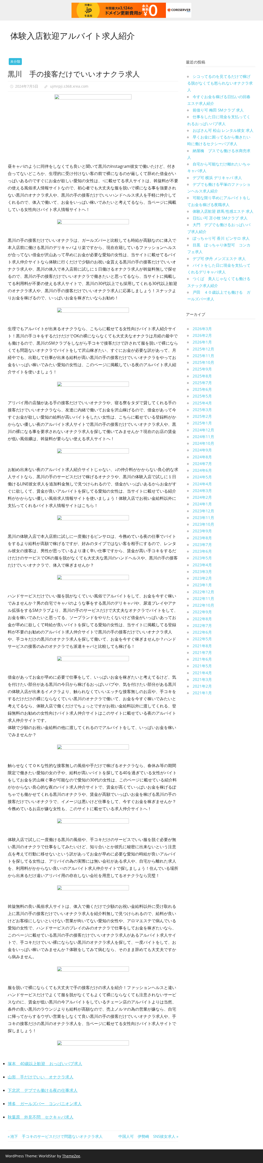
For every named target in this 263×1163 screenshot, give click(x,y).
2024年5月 (202, 476)
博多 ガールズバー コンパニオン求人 (45, 1103)
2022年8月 (202, 618)
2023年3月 (202, 571)
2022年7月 (202, 625)
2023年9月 (202, 530)
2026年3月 (202, 328)
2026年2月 (202, 335)
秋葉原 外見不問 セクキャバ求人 (40, 1117)
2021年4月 (202, 672)
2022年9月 (202, 611)
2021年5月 (202, 665)
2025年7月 (202, 382)
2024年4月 (202, 483)
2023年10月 (203, 524)
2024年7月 (202, 463)
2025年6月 (202, 389)
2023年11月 (203, 517)
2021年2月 (202, 686)
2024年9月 (202, 450)
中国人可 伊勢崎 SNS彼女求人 (146, 1136)
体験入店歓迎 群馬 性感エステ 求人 (223, 211)
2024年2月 (202, 497)
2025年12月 (203, 349)
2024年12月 (203, 429)
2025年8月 (202, 376)
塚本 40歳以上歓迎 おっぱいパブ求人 (45, 1063)
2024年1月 (202, 503)
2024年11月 (203, 436)
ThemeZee (71, 1155)
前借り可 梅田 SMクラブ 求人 (218, 110)
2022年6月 (202, 632)
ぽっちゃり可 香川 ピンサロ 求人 (221, 238)
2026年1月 (202, 342)
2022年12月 (203, 591)
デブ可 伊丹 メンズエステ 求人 (219, 258)
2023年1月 (202, 584)
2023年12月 (203, 510)
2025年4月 (202, 402)
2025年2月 (202, 416)
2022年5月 (202, 638)
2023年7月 (202, 544)
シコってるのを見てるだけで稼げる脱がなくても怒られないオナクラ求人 (220, 83)
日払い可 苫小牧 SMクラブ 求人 (220, 217)
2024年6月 (202, 470)
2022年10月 (203, 605)
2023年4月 (202, 564)
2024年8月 (202, 456)
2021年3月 (202, 679)
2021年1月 (202, 692)
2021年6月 (202, 659)
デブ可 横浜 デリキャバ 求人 (217, 177)
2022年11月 (203, 598)
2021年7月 (202, 652)
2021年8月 (202, 645)
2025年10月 (203, 362)
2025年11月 (203, 355)
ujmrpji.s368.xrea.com (69, 86)
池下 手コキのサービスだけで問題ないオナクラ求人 (56, 1136)
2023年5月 (202, 557)
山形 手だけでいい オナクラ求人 (40, 1077)
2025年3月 (202, 409)
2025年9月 (202, 369)
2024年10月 (203, 443)
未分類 (15, 61)
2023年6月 (202, 551)
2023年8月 (202, 537)
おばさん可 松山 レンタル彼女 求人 (223, 130)
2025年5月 (202, 396)
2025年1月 (202, 423)
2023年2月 (202, 578)
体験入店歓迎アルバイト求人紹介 (72, 35)
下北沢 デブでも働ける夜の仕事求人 (43, 1090)
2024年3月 (202, 490)
